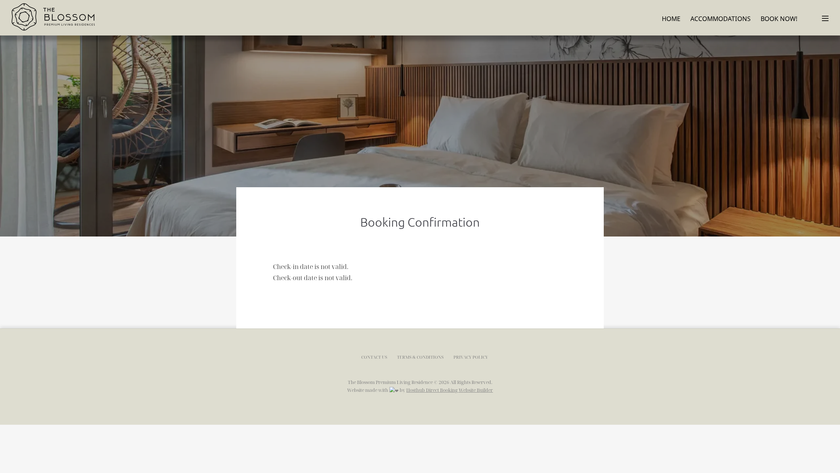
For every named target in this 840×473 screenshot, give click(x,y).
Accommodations (720, 18)
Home (671, 18)
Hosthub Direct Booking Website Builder (449, 390)
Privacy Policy (470, 357)
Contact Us (374, 357)
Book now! (779, 18)
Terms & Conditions (420, 357)
